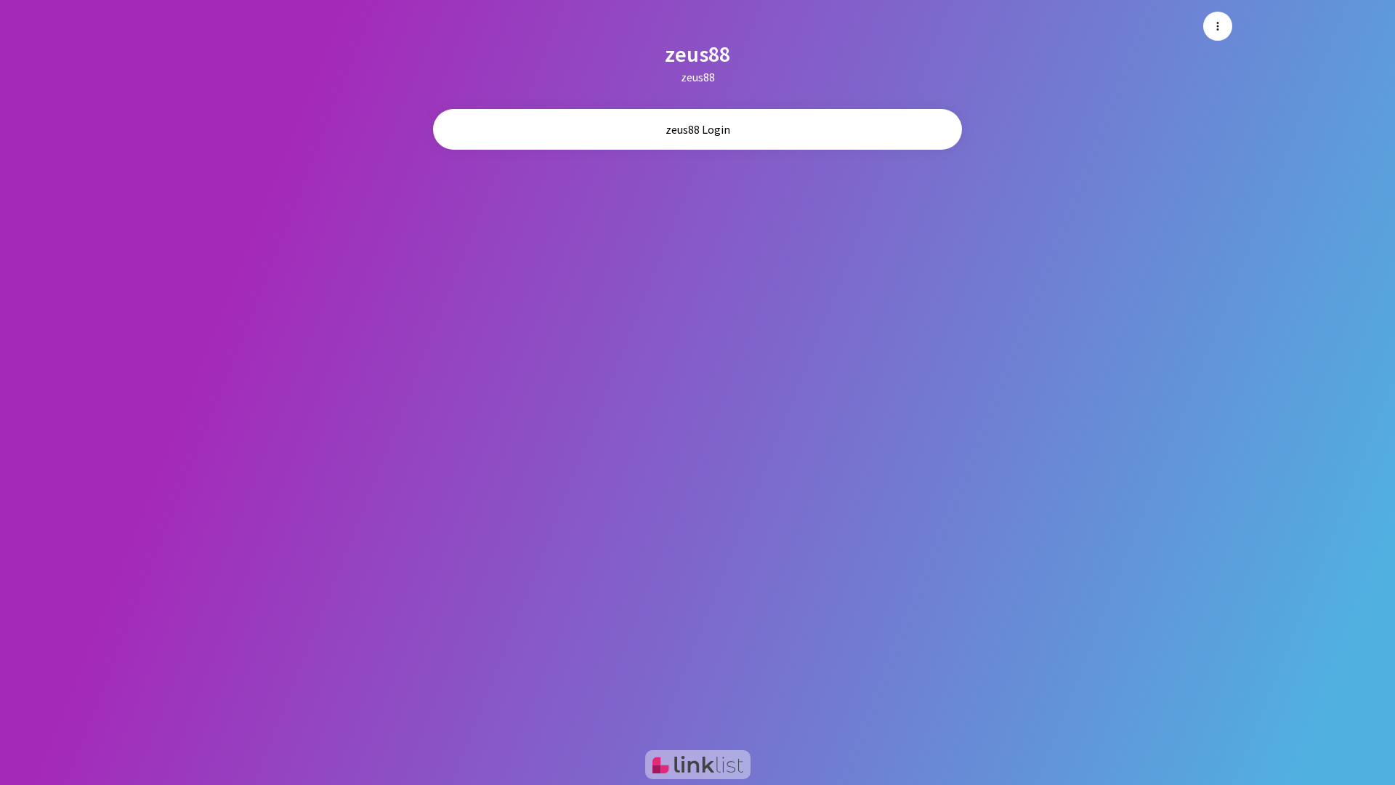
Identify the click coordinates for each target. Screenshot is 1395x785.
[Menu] (1217, 26)
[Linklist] (697, 764)
